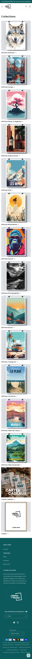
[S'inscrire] (25, 616)
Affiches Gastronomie (9, 156)
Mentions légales (25, 652)
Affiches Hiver (6, 190)
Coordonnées (23, 650)
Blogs (4, 557)
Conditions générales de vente (12, 652)
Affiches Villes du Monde (10, 465)
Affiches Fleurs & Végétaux (11, 121)
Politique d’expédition (12, 650)
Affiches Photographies (10, 293)
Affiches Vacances (8, 396)
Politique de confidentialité (10, 647)
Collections (6, 553)
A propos (6, 560)
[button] (2, 6)
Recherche (6, 564)
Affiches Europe (7, 87)
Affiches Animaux (8, 53)
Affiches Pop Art (7, 259)
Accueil (5, 549)
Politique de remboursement (22, 644)
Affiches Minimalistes (9, 224)
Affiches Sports (7, 327)
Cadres (4, 534)
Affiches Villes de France (10, 430)
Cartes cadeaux (7, 499)
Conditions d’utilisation (24, 647)
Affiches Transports (8, 362)
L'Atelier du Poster (11, 642)
